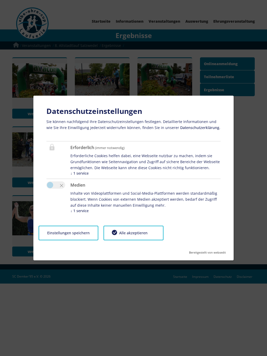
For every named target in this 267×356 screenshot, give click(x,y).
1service (79, 173)
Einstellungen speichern (68, 232)
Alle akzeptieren (133, 232)
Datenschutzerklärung (199, 127)
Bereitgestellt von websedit (207, 250)
